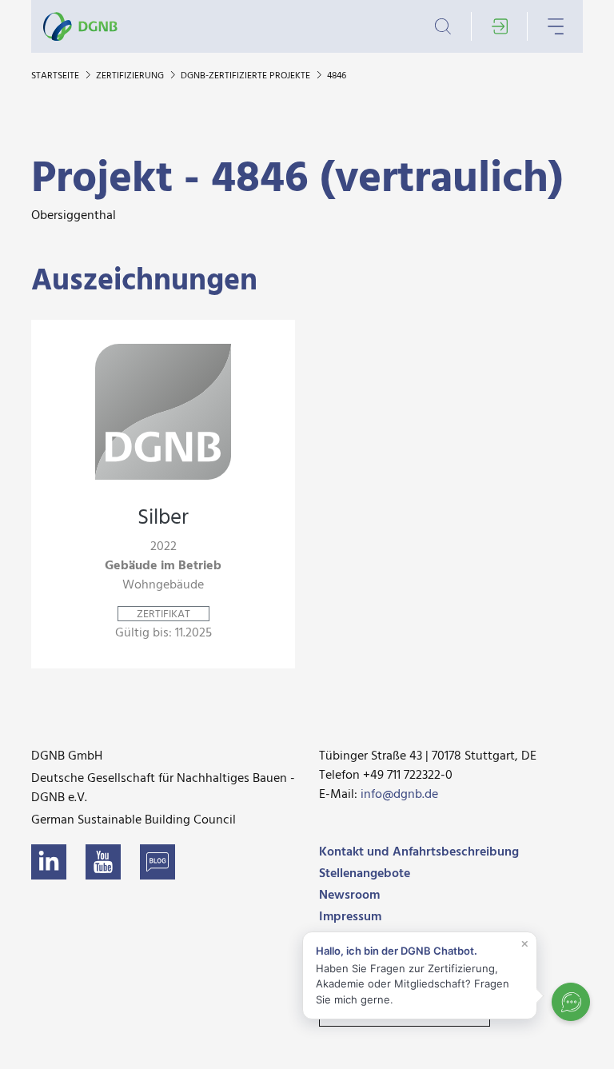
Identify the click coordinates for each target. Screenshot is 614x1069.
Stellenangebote (364, 874)
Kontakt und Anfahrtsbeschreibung (419, 852)
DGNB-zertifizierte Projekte (247, 76)
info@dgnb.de (399, 794)
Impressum (350, 917)
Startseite (56, 76)
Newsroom (349, 895)
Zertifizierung (131, 76)
